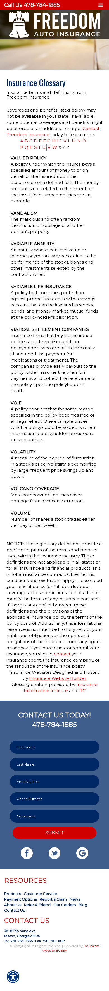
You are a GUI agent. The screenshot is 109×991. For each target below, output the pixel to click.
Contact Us (14, 910)
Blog (83, 905)
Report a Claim (53, 899)
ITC (82, 690)
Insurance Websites (30, 672)
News (75, 899)
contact (62, 653)
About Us (12, 905)
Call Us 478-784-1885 (32, 5)
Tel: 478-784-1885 (18, 941)
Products (12, 893)
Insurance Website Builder (57, 678)
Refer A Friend (37, 905)
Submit (54, 832)
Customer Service (40, 893)
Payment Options (20, 899)
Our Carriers (64, 905)
